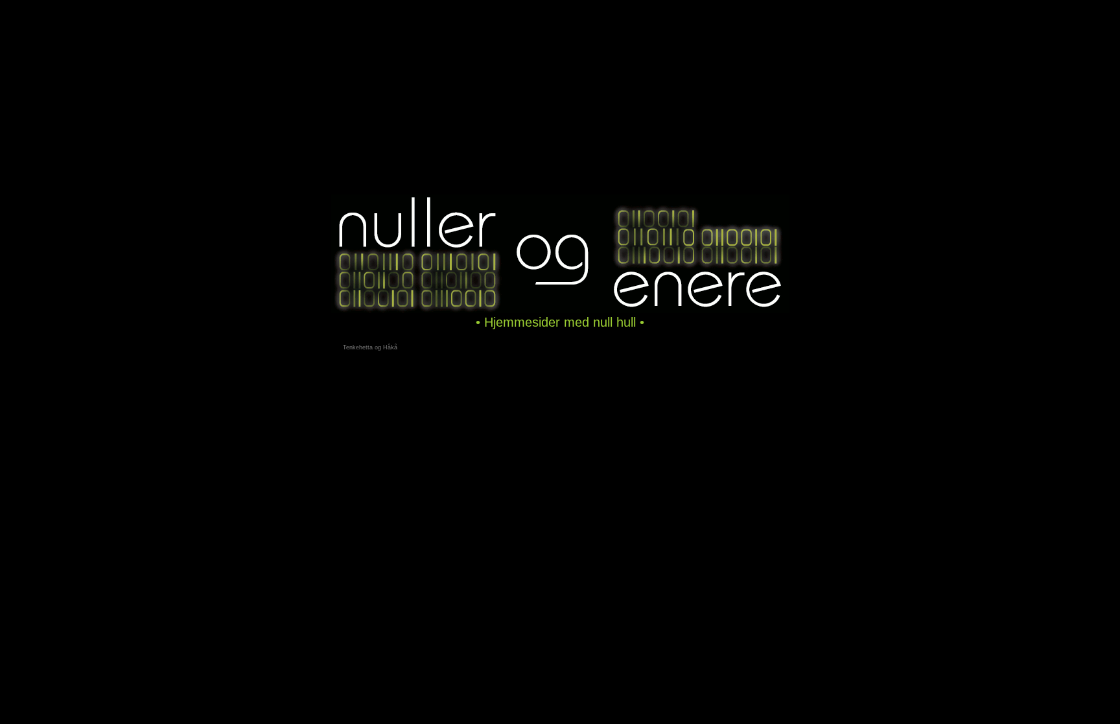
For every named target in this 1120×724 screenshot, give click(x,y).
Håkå (390, 347)
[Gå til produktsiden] (560, 311)
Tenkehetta (358, 347)
